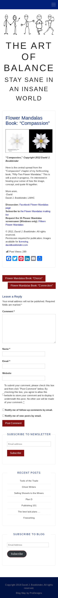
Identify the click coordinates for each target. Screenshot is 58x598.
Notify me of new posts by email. (23, 416)
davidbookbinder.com (17, 245)
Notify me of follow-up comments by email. (29, 410)
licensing (23, 241)
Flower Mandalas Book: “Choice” (24, 278)
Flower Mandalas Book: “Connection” (32, 285)
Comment (8, 311)
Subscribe (17, 553)
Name (6, 349)
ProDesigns (36, 593)
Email (6, 361)
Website (6, 373)
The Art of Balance (29, 56)
